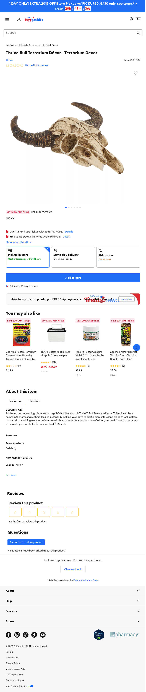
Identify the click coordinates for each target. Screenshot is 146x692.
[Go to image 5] (76, 205)
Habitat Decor (50, 45)
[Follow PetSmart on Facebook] (8, 632)
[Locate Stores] (129, 19)
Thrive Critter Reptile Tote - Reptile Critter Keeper (55, 351)
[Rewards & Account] (19, 19)
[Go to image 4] (73, 205)
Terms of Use (12, 654)
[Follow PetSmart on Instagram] (17, 632)
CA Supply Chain (14, 672)
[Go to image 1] (64, 205)
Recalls (9, 649)
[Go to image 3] (70, 205)
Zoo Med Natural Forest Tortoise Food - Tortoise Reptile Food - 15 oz (123, 353)
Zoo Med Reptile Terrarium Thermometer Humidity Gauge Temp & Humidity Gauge (21, 353)
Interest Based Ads (15, 666)
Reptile (10, 45)
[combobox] (72, 33)
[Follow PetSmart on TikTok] (34, 632)
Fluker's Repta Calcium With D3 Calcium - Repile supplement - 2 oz (89, 353)
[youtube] (43, 632)
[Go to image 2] (67, 205)
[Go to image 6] (79, 205)
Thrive (9, 60)
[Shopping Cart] (136, 19)
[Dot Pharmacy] (122, 632)
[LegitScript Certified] (96, 632)
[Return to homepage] (34, 19)
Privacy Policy (13, 660)
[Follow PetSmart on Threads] (25, 632)
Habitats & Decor (28, 45)
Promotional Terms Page (84, 577)
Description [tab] (15, 398)
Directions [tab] (34, 398)
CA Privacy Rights (15, 677)
